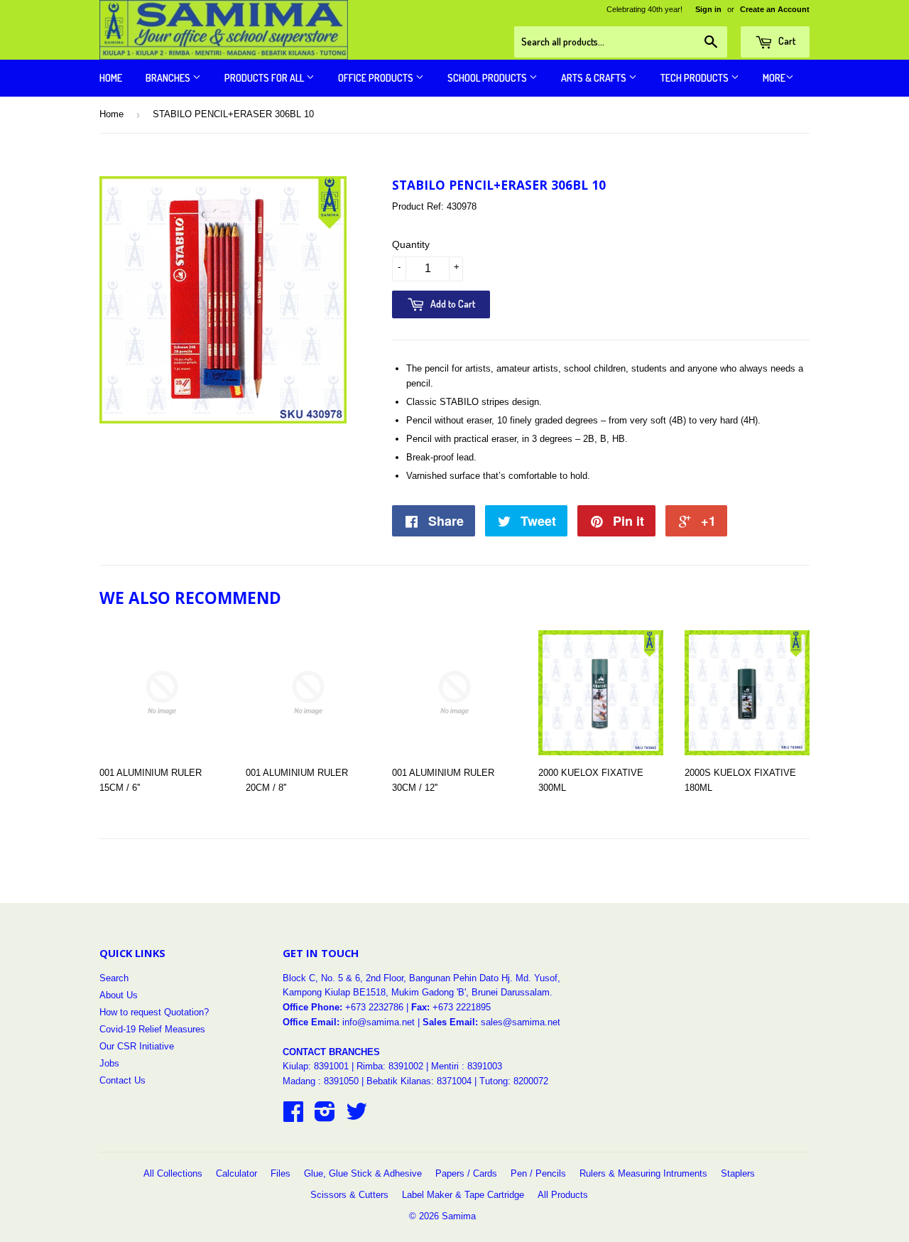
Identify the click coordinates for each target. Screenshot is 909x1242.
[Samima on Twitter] (356, 1116)
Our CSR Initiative (136, 1046)
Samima (459, 1216)
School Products (488, 78)
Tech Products (695, 78)
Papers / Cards (466, 1173)
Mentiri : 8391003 (466, 1066)
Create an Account (775, 9)
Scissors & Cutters (349, 1194)
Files (280, 1173)
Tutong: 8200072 (513, 1081)
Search (114, 978)
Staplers (738, 1173)
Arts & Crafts (594, 78)
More (774, 78)
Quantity (411, 244)
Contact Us (122, 1080)
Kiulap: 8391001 (317, 1066)
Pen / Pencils (538, 1173)
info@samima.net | (382, 1022)
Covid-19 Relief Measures (152, 1029)
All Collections (172, 1173)
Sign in (708, 9)
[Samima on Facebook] (293, 1116)
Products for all (265, 78)
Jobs (109, 1063)
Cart (785, 41)
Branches (169, 78)
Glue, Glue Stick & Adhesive (363, 1173)
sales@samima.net (520, 1022)
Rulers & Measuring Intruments (643, 1173)
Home (110, 78)
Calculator (236, 1173)
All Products (563, 1194)
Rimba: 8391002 (389, 1066)
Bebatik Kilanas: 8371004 (420, 1081)
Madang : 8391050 (321, 1081)
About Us (118, 995)
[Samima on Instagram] (325, 1116)
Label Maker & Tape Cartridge (463, 1194)
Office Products (376, 78)
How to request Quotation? (154, 1012)
